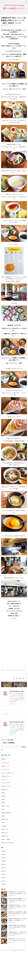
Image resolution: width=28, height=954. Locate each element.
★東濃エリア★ (4, 832)
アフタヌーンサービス (5, 782)
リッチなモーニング (5, 762)
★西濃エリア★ (4, 819)
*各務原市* (3, 796)
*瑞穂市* (3, 799)
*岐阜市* (3, 792)
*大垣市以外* (4, 826)
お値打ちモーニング (5, 766)
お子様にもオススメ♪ (5, 786)
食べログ (14, 618)
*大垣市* (3, 822)
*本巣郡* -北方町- (5, 806)
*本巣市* (3, 802)
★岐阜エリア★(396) (13, 669)
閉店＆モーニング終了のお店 (7, 842)
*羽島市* (3, 809)
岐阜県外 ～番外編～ (5, 839)
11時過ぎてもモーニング (6, 776)
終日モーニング (4, 779)
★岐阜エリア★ (4, 789)
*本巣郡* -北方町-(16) (21, 669)
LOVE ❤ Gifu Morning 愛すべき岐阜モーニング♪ (14, 8)
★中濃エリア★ (4, 829)
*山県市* (3, 816)
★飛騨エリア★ (4, 836)
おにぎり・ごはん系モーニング (7, 772)
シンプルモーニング (5, 769)
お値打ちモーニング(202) (5, 669)
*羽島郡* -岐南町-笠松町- (6, 812)
